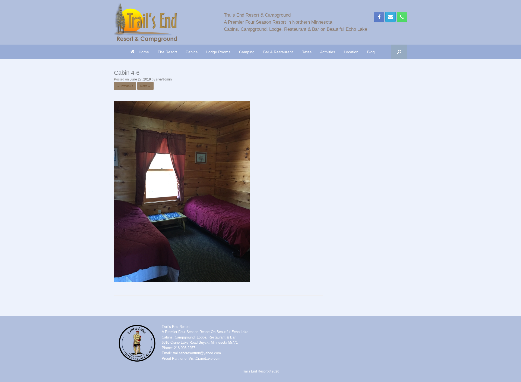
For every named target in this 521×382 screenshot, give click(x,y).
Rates (306, 52)
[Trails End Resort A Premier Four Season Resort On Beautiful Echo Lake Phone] (402, 17)
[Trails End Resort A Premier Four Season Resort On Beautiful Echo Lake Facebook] (379, 17)
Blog (371, 52)
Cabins (192, 52)
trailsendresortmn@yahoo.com (197, 353)
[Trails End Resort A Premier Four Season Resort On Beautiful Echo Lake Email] (390, 17)
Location (351, 52)
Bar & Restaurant (278, 52)
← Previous (125, 86)
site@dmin (164, 79)
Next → (145, 86)
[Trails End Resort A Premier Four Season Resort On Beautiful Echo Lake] (145, 22)
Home (144, 52)
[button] (399, 52)
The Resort (167, 52)
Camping (247, 52)
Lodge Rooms (218, 52)
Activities (327, 52)
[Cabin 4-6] (182, 280)
